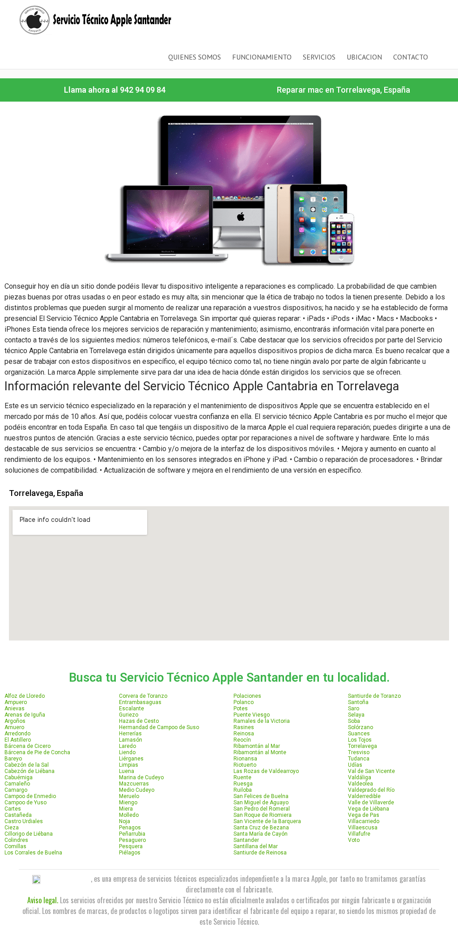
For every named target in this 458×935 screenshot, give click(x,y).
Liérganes (131, 759)
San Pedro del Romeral (261, 809)
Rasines (243, 727)
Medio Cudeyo (136, 790)
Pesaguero (132, 840)
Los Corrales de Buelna (33, 853)
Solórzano (360, 727)
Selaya (356, 715)
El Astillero (17, 740)
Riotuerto (244, 765)
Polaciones (247, 696)
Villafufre (359, 834)
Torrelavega (362, 746)
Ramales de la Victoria (261, 721)
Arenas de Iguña (24, 715)
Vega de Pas (363, 815)
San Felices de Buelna (260, 796)
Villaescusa (362, 827)
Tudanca (358, 759)
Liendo (127, 752)
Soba (354, 721)
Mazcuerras (134, 784)
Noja (124, 821)
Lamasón (130, 740)
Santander (246, 840)
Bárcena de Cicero (27, 746)
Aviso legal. (42, 900)
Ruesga (243, 784)
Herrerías (130, 733)
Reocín (242, 740)
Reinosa (243, 733)
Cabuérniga (18, 777)
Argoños (14, 721)
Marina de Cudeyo (141, 777)
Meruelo (129, 796)
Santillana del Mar (255, 846)
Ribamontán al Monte (259, 752)
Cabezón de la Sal (26, 765)
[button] (114, 90)
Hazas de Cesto (139, 721)
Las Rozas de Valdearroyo (266, 771)
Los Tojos (360, 740)
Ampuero (15, 702)
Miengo (128, 802)
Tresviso (358, 752)
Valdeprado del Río (371, 790)
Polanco (243, 702)
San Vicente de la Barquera (267, 821)
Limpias (128, 765)
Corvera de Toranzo (143, 696)
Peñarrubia (132, 834)
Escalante (131, 708)
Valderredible (364, 796)
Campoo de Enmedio (30, 796)
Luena (126, 771)
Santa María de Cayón (260, 834)
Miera (126, 809)
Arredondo (17, 733)
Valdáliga (359, 777)
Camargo (15, 790)
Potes (240, 708)
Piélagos (129, 853)
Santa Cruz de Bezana (261, 827)
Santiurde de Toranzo (374, 696)
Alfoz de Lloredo (24, 696)
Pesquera (131, 846)
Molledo (129, 815)
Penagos (130, 827)
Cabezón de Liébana (29, 771)
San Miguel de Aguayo (260, 802)
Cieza (11, 827)
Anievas (14, 708)
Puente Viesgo (251, 715)
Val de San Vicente (371, 771)
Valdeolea (360, 784)
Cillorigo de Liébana (28, 834)
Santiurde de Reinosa (260, 853)
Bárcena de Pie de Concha (37, 752)
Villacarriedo (363, 821)
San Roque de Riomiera (262, 815)
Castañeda (18, 815)
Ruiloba (242, 790)
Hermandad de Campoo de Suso (159, 727)
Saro (353, 708)
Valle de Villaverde (371, 802)
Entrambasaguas (140, 702)
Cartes (12, 809)
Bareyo (13, 759)
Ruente (242, 777)
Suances (359, 733)
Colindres (16, 840)
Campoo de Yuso (25, 802)
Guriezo (128, 715)
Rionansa (245, 759)
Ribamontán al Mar (256, 746)
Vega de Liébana (368, 809)
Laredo (127, 746)
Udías (355, 765)
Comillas (15, 846)
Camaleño (17, 784)
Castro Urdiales (23, 821)
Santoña (358, 702)
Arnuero (14, 727)
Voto (354, 840)
